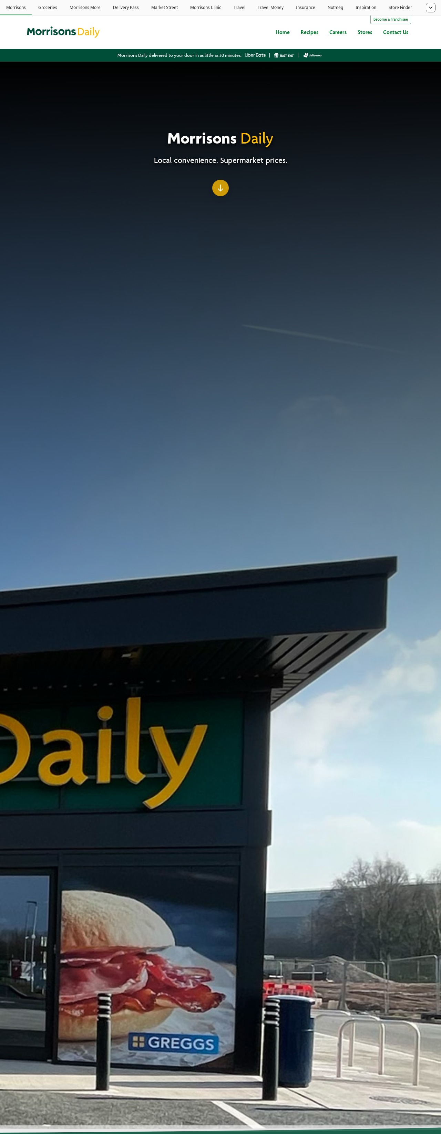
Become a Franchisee (390, 19)
